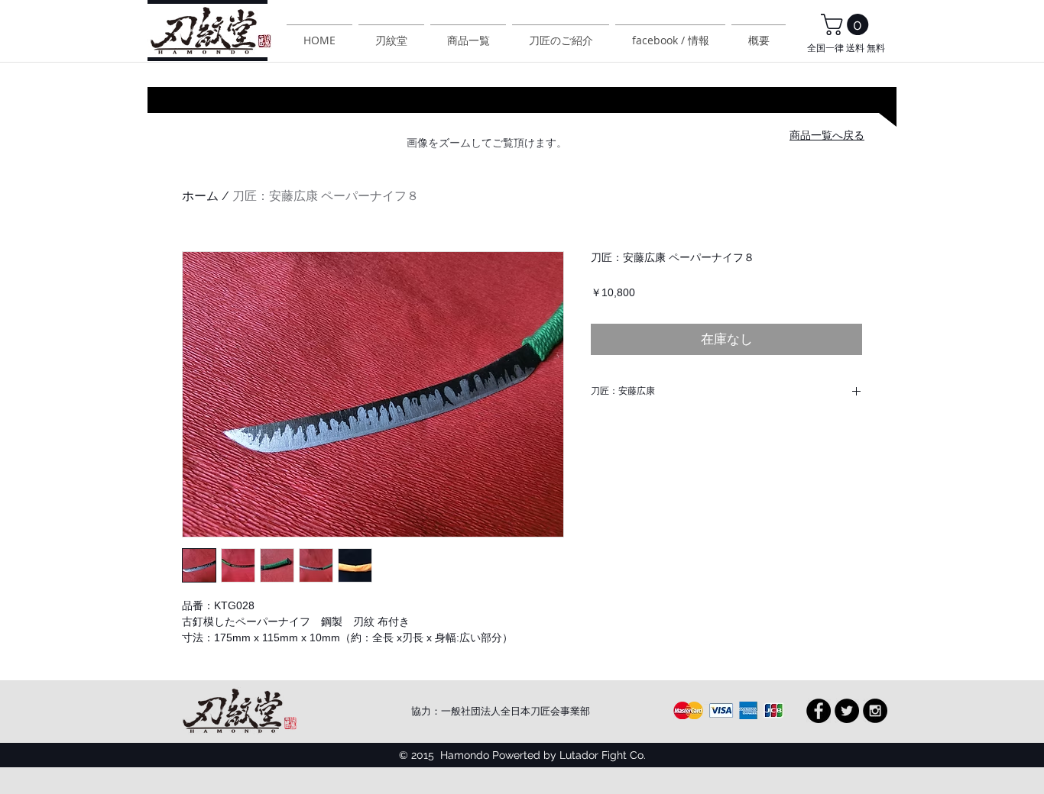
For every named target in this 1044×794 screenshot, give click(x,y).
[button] (847, 24)
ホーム (200, 196)
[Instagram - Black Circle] (875, 711)
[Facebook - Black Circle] (818, 711)
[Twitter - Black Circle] (847, 711)
